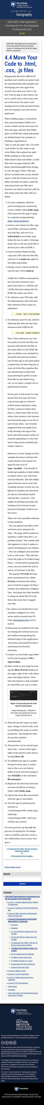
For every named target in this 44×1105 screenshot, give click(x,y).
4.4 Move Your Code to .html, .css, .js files (24, 950)
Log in (22, 33)
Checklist (14, 928)
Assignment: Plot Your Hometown (23, 964)
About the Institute (14, 1078)
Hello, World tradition (18, 221)
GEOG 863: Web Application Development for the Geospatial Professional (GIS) (22, 26)
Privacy (32, 1094)
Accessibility (16, 1097)
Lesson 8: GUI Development (18, 983)
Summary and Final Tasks (20, 967)
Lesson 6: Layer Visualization (18, 974)
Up (22, 853)
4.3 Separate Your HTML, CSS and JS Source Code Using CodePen (22, 850)
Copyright (38, 1097)
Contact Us (24, 1078)
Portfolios (11, 990)
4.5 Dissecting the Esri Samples (22, 856)
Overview (14, 925)
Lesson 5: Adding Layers (17, 971)
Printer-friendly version (12, 867)
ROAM (24, 1056)
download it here (21, 620)
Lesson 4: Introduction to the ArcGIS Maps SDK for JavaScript (22, 920)
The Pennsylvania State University (17, 1094)
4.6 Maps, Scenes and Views (21, 957)
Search (22, 884)
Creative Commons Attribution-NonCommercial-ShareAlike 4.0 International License (20, 1049)
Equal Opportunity (27, 1097)
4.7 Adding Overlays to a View (21, 961)
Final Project (12, 987)
